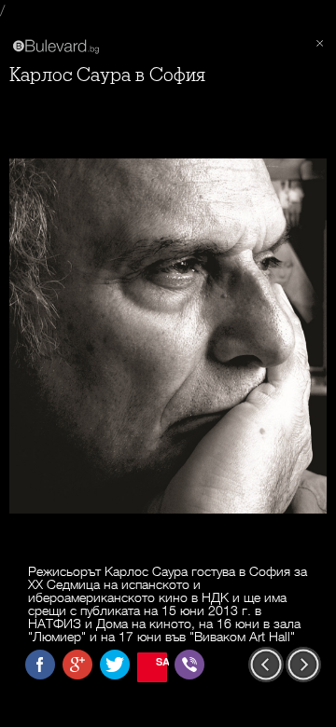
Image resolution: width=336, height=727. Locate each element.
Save (161, 661)
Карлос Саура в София (107, 75)
